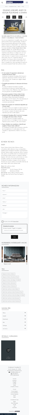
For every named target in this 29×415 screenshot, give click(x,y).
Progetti (14, 382)
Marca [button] (4, 313)
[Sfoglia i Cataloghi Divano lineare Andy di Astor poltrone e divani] (20, 17)
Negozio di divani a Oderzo (8, 274)
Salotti (19, 6)
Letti (14, 406)
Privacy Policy (16, 221)
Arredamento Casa (12, 6)
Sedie (14, 397)
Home (6, 6)
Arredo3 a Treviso (14, 386)
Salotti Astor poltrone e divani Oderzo (10, 289)
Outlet (14, 385)
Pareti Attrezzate (14, 403)
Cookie (5, 414)
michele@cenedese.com (15, 372)
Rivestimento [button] (5, 319)
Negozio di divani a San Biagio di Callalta (11, 280)
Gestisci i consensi (12, 414)
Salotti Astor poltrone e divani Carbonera (11, 301)
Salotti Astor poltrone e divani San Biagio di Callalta (13, 295)
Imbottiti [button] (4, 316)
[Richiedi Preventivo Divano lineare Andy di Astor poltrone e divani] (8, 17)
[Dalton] (3, 17)
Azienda (14, 379)
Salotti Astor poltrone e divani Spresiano (10, 298)
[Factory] (25, 17)
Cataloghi (14, 380)
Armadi (14, 404)
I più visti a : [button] (5, 328)
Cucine (14, 389)
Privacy (1, 414)
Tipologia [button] (5, 325)
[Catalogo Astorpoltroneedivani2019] (8, 350)
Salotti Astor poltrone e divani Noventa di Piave (12, 292)
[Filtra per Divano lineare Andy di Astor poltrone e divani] (14, 17)
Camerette (14, 407)
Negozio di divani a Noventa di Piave (10, 277)
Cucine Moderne (14, 392)
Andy (23, 6)
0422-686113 (15, 373)
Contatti (14, 383)
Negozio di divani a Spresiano (8, 283)
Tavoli (14, 395)
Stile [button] (4, 322)
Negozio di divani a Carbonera (9, 286)
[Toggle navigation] (27, 3)
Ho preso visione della (11, 221)
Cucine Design (14, 391)
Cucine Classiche (14, 394)
